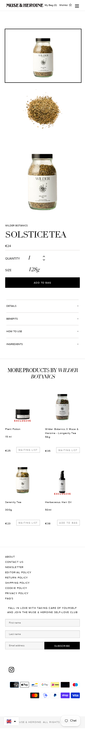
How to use (14, 331)
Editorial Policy (18, 572)
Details (11, 306)
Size (8, 270)
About (10, 556)
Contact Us (14, 562)
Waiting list (28, 450)
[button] (11, 721)
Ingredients (14, 344)
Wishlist (63, 5)
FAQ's (9, 598)
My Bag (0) (51, 5)
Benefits (12, 318)
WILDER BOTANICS (16, 225)
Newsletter (14, 567)
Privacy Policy (17, 593)
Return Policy (16, 577)
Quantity (12, 258)
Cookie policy (16, 588)
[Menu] (77, 5)
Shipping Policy (17, 583)
